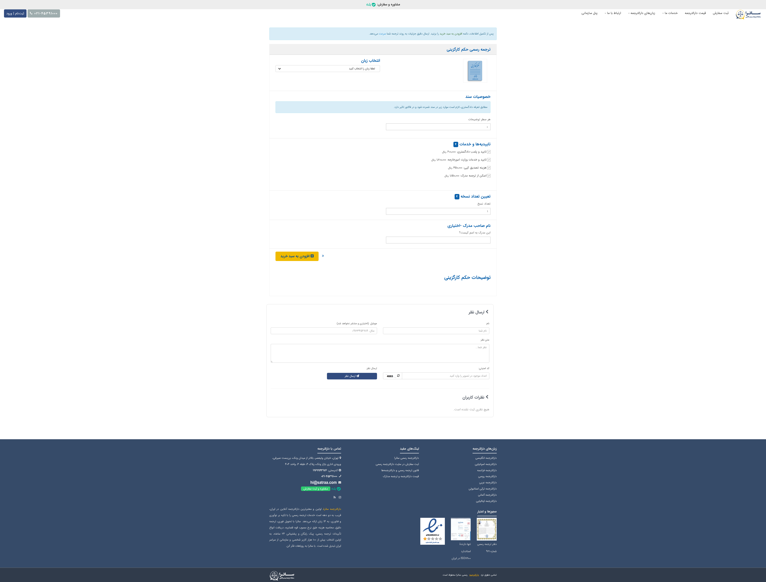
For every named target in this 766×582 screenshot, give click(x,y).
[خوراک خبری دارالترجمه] (335, 497)
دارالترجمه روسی (487, 476)
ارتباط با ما (613, 13)
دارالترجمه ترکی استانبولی (483, 488)
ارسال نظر (350, 376)
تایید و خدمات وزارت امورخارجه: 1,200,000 (459, 159)
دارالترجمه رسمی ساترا (406, 458)
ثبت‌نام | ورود (15, 13)
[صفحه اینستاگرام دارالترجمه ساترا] (340, 497)
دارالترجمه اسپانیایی (486, 464)
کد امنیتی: (483, 368)
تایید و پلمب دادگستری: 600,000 (464, 151)
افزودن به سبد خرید (295, 256)
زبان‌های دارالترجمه (642, 13)
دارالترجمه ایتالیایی (486, 501)
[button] (327, 68)
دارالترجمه (474, 575)
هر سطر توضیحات (479, 119)
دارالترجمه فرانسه (487, 470)
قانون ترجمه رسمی (408, 470)
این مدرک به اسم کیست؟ (475, 232)
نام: (487, 323)
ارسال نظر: (371, 368)
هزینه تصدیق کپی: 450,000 (467, 167)
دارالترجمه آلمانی (487, 495)
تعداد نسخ (484, 203)
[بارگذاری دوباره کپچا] (392, 375)
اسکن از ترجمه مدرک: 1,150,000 (465, 175)
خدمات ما (671, 13)
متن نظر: (484, 340)
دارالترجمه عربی (488, 482)
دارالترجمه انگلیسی (486, 458)
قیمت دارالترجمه (695, 13)
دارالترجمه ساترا (332, 509)
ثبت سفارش (721, 13)
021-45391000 (329, 476)
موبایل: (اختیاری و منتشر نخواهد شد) (357, 323)
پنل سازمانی (589, 13)
